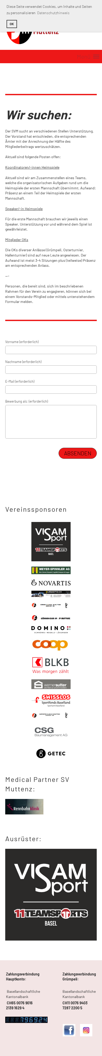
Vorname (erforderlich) (21, 342)
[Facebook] (69, 1035)
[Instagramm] (86, 1035)
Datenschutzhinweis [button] (53, 12)
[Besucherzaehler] (26, 1021)
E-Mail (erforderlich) (19, 381)
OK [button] (12, 24)
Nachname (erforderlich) (23, 362)
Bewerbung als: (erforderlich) (26, 401)
